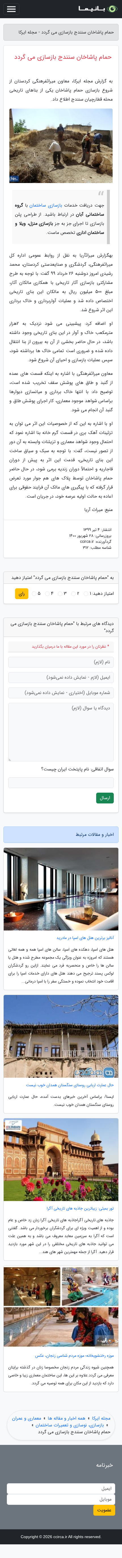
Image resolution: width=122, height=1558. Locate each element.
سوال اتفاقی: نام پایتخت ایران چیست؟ (77, 769)
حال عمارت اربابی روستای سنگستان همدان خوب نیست (70, 1085)
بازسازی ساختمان (46, 205)
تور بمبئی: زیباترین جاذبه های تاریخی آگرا (80, 1209)
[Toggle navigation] (11, 9)
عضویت (104, 1510)
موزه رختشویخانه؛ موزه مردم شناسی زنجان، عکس (74, 1356)
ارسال (105, 797)
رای (22, 593)
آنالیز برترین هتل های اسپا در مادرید (85, 938)
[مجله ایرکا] (98, 9)
